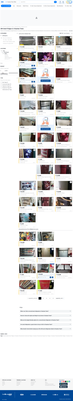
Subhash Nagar (8, 57)
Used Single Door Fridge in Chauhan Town (48, 335)
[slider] (1, 74)
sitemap (5, 399)
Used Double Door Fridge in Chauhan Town (12, 335)
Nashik (18, 385)
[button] (17, 2)
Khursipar (7, 59)
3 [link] (46, 298)
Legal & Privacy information (49, 384)
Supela (6, 56)
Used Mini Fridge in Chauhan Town (65, 335)
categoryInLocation (17, 26)
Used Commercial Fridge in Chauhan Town (30, 335)
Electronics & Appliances (7, 26)
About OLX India (33, 381)
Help (46, 381)
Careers (32, 385)
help (3, 399)
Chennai (3, 384)
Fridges (12, 26)
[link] (60, 298)
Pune (3, 385)
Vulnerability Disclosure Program (50, 385)
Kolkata (3, 381)
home (1, 26)
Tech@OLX (32, 384)
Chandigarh (18, 384)
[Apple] (63, 387)
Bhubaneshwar (19, 381)
